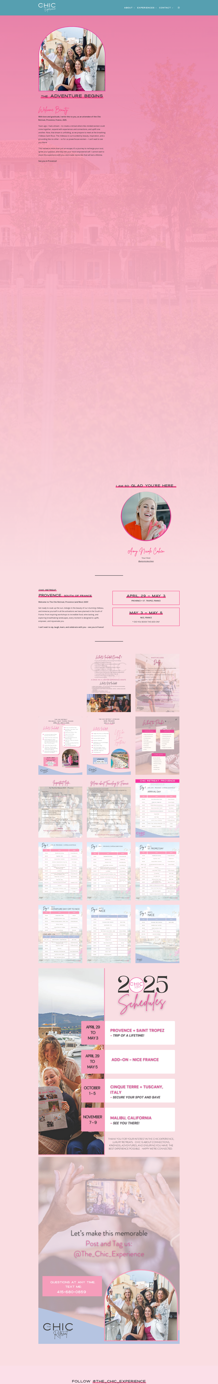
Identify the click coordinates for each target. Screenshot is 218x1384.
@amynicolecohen (146, 561)
